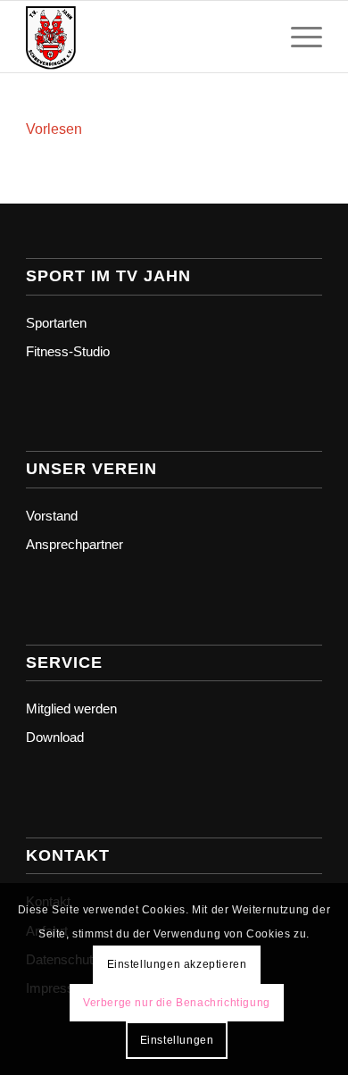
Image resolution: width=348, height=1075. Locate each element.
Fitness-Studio (68, 351)
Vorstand (52, 515)
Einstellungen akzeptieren (177, 964)
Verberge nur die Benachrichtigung (176, 1002)
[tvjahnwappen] (144, 36)
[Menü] (297, 36)
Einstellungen (177, 1040)
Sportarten (56, 322)
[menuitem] (297, 36)
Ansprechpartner (74, 544)
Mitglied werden (71, 708)
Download (55, 737)
